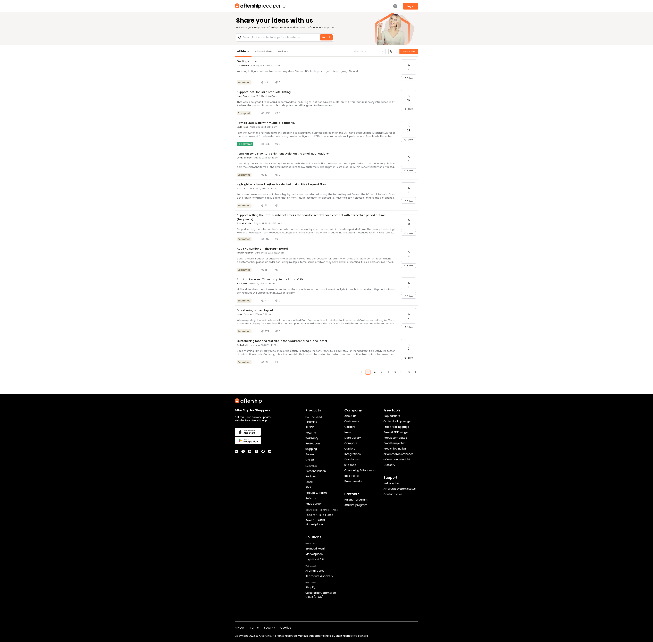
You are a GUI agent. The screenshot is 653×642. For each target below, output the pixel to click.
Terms (254, 628)
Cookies (285, 628)
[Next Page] (415, 372)
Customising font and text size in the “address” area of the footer (282, 341)
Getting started (247, 61)
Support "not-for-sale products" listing (264, 92)
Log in (410, 6)
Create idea (408, 51)
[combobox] (391, 51)
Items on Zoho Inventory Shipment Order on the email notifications (283, 154)
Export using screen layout (255, 310)
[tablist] (326, 51)
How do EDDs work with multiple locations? (266, 123)
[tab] (243, 51)
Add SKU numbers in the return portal (262, 249)
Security (269, 628)
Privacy (240, 628)
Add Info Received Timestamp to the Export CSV (270, 279)
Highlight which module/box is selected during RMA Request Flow (281, 184)
